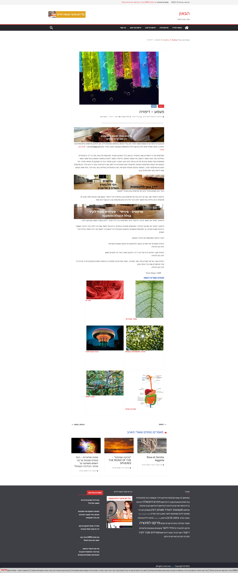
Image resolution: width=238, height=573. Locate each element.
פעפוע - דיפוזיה (114, 117)
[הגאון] (187, 28)
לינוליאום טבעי (152, 505)
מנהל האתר (136, 117)
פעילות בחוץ (178, 523)
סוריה (153, 513)
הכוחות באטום (79, 424)
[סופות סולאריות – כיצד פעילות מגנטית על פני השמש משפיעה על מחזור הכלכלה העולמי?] (86, 439)
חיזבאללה (147, 501)
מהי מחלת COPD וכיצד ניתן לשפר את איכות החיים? (201, 570)
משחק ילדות (184, 513)
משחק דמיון (157, 509)
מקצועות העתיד (173, 509)
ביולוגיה (161, 106)
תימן (166, 536)
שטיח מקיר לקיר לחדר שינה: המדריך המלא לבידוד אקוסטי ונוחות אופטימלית (72, 570)
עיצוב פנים (173, 517)
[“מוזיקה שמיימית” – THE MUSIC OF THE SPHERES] (119, 439)
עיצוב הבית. (184, 518)
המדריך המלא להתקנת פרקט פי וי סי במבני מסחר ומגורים (136, 1)
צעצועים (158, 528)
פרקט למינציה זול (182, 528)
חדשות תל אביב (150, 28)
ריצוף (186, 532)
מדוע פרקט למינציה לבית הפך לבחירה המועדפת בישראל (25, 570)
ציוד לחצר (168, 528)
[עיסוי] (119, 129)
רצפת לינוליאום (166, 532)
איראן (164, 497)
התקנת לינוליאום (168, 502)
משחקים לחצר (172, 513)
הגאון (184, 13)
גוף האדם (185, 502)
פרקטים (164, 523)
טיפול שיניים (180, 505)
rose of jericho (182, 497)
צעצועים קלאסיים (146, 528)
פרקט (170, 523)
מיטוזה (142, 505)
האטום (161, 424)
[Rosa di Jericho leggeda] (152, 439)
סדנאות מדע (164, 28)
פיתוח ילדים (148, 518)
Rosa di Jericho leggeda (155, 459)
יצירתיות (170, 505)
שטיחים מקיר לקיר (149, 532)
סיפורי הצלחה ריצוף (144, 514)
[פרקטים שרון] (119, 205)
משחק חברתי (144, 510)
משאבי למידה (177, 28)
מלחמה (186, 510)
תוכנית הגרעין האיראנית (179, 536)
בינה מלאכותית (143, 497)
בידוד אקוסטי (156, 497)
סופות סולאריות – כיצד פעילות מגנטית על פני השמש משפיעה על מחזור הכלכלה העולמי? (86, 462)
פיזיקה (154, 106)
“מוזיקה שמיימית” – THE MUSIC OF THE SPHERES (120, 460)
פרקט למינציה (149, 523)
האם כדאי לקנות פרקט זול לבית (110, 570)
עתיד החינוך (157, 518)
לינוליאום (162, 505)
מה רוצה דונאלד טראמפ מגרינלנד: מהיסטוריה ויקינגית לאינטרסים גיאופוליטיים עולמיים (88, 552)
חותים (157, 501)
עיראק (164, 518)
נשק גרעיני (160, 513)
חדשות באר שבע (135, 28)
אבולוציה (171, 497)
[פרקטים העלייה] (119, 176)
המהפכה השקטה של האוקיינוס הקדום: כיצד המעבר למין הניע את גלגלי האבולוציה (88, 514)
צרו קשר (123, 28)
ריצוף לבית (178, 532)
